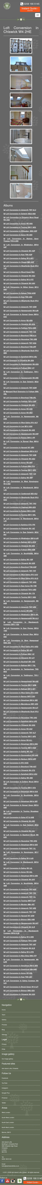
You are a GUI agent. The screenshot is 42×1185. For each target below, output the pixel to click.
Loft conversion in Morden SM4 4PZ (20, 904)
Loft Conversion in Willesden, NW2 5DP (21, 231)
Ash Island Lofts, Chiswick (10, 1068)
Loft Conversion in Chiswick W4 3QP (20, 251)
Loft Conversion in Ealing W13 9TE (19, 279)
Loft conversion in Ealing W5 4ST (19, 650)
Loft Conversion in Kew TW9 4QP (19, 254)
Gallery (4, 1020)
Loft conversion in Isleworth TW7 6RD (21, 607)
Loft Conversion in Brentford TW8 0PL (21, 397)
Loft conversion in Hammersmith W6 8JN (22, 310)
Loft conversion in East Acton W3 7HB (21, 586)
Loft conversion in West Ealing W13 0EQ (22, 646)
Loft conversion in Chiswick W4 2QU (20, 459)
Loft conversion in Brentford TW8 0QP (21, 567)
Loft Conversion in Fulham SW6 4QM (20, 549)
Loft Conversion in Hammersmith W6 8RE (22, 378)
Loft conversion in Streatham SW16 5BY (22, 801)
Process (4, 1025)
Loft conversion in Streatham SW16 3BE (22, 700)
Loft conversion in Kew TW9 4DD (19, 297)
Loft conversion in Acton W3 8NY (19, 462)
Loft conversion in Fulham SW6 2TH (20, 466)
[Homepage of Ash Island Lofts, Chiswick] (9, 9)
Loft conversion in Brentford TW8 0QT (21, 766)
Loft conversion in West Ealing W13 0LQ (22, 578)
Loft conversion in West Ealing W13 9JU (22, 574)
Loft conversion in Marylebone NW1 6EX (22, 704)
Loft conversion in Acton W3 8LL (19, 740)
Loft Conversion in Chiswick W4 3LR (20, 927)
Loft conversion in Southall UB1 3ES (20, 661)
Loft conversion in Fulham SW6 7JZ (20, 654)
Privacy (4, 1044)
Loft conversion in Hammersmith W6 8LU (22, 618)
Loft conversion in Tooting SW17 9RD (21, 470)
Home (4, 1010)
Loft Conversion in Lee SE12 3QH (19, 426)
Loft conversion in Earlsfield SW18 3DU (21, 774)
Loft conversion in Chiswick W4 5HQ (20, 725)
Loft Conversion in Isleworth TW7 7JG (21, 332)
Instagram (5, 1088)
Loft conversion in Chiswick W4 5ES (20, 546)
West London (6, 1112)
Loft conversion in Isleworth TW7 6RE (21, 908)
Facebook (5, 1078)
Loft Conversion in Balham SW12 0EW (21, 542)
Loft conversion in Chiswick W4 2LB (20, 948)
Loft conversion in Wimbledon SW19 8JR (22, 538)
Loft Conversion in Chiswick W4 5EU (20, 405)
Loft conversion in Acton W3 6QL (19, 973)
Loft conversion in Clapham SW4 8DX (21, 507)
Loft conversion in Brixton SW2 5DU (20, 990)
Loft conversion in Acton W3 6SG (19, 611)
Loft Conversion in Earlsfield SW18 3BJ (21, 357)
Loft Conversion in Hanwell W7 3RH (20, 447)
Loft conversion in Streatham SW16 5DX (22, 844)
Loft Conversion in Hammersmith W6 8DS (22, 364)
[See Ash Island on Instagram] (13, 1181)
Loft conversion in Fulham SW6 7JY (20, 368)
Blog (3, 1030)
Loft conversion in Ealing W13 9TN (20, 952)
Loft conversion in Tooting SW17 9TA (21, 788)
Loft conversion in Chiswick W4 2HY (20, 879)
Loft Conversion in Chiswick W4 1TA (20, 593)
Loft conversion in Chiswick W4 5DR (20, 563)
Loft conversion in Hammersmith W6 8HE (22, 681)
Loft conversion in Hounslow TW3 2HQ (21, 841)
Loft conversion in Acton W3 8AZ (19, 729)
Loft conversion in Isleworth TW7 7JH (21, 474)
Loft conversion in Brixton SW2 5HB (20, 919)
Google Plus (6, 1093)
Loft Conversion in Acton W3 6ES (19, 235)
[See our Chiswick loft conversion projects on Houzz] (20, 1181)
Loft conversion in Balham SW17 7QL (21, 665)
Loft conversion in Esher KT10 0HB (20, 817)
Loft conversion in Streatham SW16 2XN (22, 876)
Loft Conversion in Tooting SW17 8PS (21, 736)
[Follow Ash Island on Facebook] (2, 1181)
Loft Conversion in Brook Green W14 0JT (22, 987)
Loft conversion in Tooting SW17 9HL (21, 515)
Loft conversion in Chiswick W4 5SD (20, 821)
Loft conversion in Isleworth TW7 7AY (21, 912)
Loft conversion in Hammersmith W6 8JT (22, 708)
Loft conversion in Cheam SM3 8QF (20, 262)
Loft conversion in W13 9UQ (17, 763)
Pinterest (4, 1098)
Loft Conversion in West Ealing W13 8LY (22, 422)
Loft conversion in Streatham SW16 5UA (22, 791)
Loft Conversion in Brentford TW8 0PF (21, 347)
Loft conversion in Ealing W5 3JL (19, 868)
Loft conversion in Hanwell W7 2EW (20, 916)
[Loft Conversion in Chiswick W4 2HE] (21, 45)
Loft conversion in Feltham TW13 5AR (21, 401)
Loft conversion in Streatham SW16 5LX (22, 451)
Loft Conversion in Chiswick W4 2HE (20, 430)
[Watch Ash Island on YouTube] (7, 1181)
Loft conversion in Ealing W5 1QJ (19, 751)
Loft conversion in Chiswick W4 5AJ (20, 831)
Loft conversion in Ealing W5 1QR (19, 559)
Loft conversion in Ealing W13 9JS (19, 858)
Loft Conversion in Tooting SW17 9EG (21, 227)
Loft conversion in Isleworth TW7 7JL (21, 848)
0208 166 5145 (6, 1159)
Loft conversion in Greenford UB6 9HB (21, 969)
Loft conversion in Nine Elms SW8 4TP (21, 956)
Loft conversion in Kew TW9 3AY (19, 977)
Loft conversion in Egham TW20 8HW (21, 293)
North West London (8, 1127)
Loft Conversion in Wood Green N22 (20, 272)
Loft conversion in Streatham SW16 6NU (22, 744)
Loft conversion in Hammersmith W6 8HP (22, 434)
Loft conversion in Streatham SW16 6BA (22, 965)
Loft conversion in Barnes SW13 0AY (20, 696)
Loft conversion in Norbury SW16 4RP (21, 759)
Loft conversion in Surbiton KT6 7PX (20, 525)
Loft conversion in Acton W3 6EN (19, 320)
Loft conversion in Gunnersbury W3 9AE (22, 755)
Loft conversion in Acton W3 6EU (19, 413)
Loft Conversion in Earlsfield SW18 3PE (21, 721)
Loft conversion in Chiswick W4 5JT (20, 658)
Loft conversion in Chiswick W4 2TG (20, 770)
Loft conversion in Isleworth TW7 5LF (21, 732)
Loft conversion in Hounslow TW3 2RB (21, 339)
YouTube (4, 1083)
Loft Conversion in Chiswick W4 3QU (20, 276)
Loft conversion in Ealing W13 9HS (20, 937)
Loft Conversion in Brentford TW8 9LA (21, 335)
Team (3, 1015)
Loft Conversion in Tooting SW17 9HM (21, 685)
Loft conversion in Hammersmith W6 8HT (22, 923)
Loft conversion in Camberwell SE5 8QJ (21, 493)
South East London (8, 1122)
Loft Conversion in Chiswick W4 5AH (20, 283)
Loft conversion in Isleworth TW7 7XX (21, 893)
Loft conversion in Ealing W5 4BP (19, 477)
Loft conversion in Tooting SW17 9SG (21, 597)
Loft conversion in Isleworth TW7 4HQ (21, 582)
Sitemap (4, 1034)
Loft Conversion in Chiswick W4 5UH (20, 994)
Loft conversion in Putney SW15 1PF (20, 437)
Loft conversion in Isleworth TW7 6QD (21, 889)
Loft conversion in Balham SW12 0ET (20, 689)
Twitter (4, 1103)
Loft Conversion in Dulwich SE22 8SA (21, 213)
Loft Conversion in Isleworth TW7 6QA (21, 343)
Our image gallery (7, 1059)
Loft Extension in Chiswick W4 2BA (20, 360)
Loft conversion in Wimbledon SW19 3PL (22, 614)
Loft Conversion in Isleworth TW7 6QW (21, 388)
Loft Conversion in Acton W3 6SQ (19, 223)
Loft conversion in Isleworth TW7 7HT (21, 571)
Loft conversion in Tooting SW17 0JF (21, 900)
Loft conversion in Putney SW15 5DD (20, 511)
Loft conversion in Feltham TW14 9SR (21, 328)
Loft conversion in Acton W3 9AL (19, 872)
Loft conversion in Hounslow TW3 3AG (21, 717)
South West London (8, 1117)
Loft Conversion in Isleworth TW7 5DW (21, 307)
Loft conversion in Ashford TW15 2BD (21, 589)
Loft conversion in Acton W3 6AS (19, 409)
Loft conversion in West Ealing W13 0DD (22, 692)
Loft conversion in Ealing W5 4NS (19, 778)
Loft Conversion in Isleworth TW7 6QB (21, 455)
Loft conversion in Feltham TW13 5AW (21, 940)
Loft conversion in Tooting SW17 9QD (21, 748)
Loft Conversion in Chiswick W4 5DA (20, 324)
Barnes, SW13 (6, 1132)
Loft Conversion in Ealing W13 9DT (20, 258)
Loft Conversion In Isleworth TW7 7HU (21, 503)
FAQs (3, 1049)
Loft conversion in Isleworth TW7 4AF (21, 944)
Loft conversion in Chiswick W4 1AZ (20, 528)
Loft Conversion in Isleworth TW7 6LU (21, 210)
